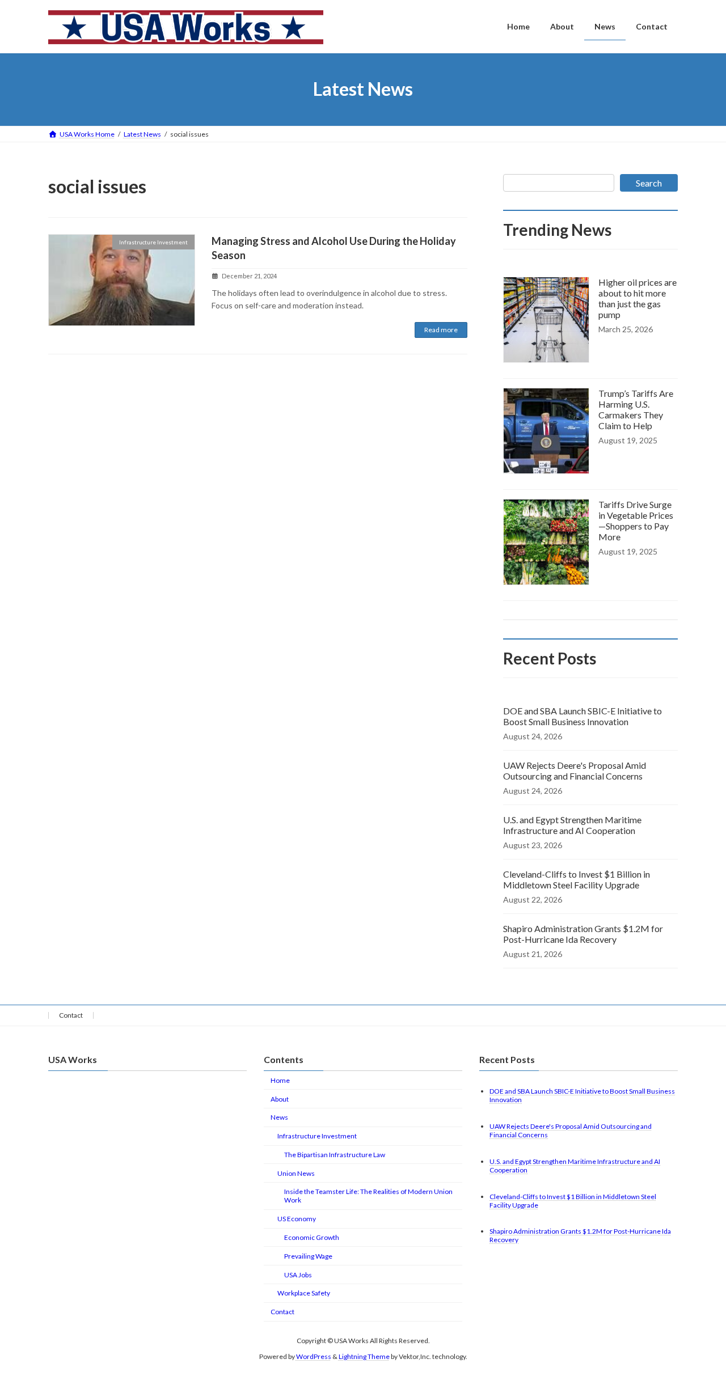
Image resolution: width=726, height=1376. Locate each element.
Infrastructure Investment (317, 1136)
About (280, 1099)
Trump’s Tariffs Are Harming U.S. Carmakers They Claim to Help (635, 409)
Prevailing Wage (308, 1256)
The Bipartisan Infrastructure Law (334, 1154)
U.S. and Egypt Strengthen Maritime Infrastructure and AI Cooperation (572, 825)
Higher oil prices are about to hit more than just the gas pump (637, 298)
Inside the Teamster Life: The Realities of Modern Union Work (368, 1195)
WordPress (313, 1356)
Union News (296, 1173)
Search (649, 182)
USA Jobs (298, 1275)
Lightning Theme (364, 1356)
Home (280, 1080)
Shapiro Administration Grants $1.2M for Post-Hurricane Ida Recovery (583, 934)
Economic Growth (311, 1237)
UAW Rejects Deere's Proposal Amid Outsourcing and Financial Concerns (574, 770)
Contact (71, 1015)
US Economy (296, 1218)
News (279, 1117)
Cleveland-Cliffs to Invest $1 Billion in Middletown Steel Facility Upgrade (576, 879)
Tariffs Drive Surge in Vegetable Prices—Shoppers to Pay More (635, 520)
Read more (441, 329)
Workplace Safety (303, 1293)
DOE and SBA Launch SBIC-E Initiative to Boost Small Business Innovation (582, 716)
